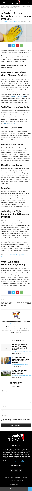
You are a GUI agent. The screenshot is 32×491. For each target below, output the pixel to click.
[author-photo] (16, 319)
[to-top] (30, 488)
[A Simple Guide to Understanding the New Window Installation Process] (6, 360)
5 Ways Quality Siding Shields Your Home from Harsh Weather (20, 372)
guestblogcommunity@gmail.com (19, 461)
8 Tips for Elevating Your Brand (24, 302)
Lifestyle (8, 6)
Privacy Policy (9, 477)
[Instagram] (16, 470)
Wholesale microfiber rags (17, 96)
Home (2, 6)
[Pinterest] (17, 45)
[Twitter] (13, 45)
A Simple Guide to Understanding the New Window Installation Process (20, 360)
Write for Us (20, 480)
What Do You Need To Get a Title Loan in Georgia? (7, 303)
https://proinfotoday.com (16, 323)
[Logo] (16, 440)
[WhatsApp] (21, 45)
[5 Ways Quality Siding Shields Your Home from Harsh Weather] (6, 373)
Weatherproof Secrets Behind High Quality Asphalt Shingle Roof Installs (20, 347)
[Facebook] (9, 45)
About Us (24, 477)
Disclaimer (17, 477)
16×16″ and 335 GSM (9, 123)
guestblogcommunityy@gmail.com (11, 21)
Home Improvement (15, 6)
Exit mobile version (16, 489)
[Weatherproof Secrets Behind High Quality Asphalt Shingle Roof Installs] (6, 347)
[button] (3, 2)
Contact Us (12, 480)
